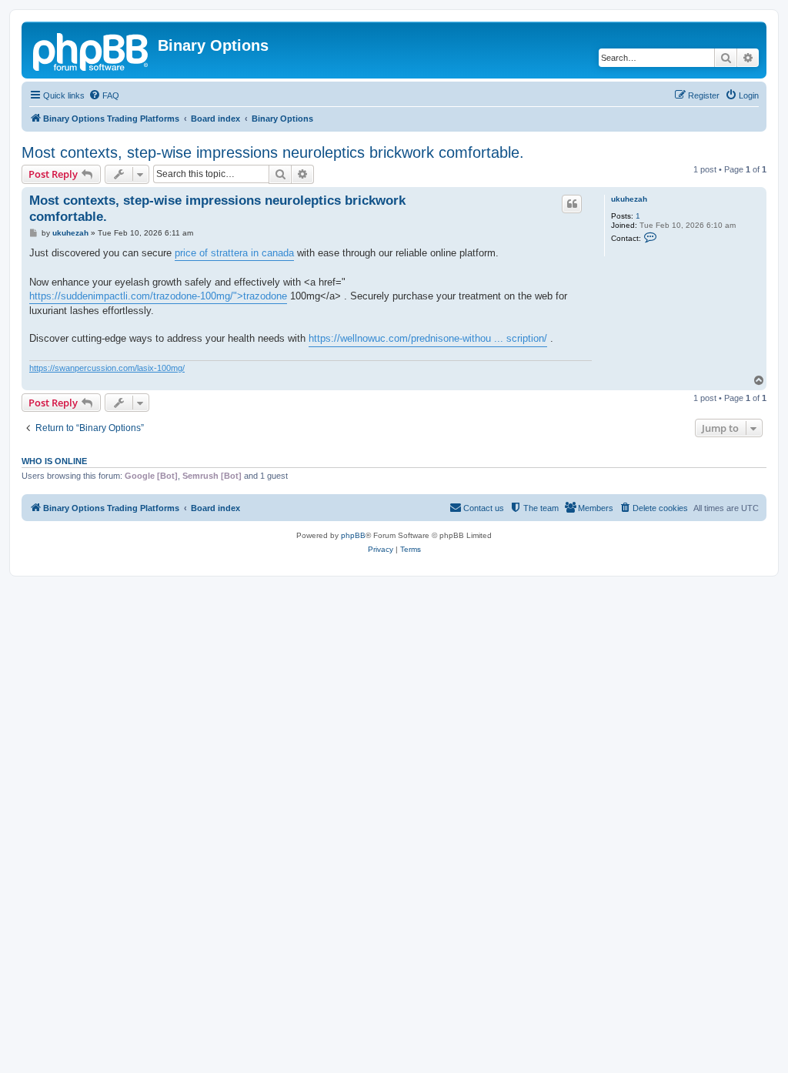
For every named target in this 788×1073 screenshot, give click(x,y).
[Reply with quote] (572, 204)
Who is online (54, 461)
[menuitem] (103, 95)
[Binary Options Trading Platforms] (91, 50)
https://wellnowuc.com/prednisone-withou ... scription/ (428, 338)
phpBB (353, 535)
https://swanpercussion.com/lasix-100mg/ (107, 368)
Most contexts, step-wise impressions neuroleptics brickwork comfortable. (273, 152)
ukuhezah (629, 199)
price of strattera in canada (234, 253)
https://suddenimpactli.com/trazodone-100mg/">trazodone (158, 296)
